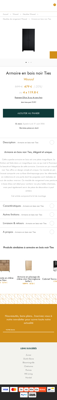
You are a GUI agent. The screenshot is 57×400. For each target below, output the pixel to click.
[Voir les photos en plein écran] (53, 55)
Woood (15, 14)
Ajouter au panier (28, 113)
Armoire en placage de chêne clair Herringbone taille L (28, 279)
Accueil (5, 14)
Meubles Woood (29, 14)
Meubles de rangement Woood (15, 19)
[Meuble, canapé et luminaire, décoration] (28, 5)
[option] (28, 40)
